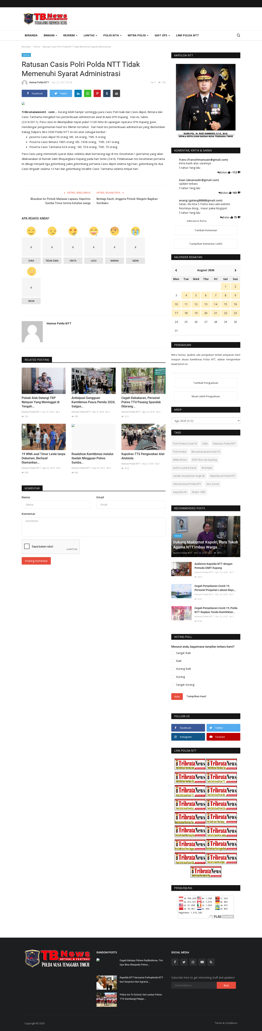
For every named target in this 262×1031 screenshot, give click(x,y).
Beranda (31, 35)
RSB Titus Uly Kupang (204, 459)
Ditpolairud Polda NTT (222, 476)
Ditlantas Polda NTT (224, 443)
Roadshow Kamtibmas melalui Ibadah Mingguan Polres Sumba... (92, 458)
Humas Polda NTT (39, 82)
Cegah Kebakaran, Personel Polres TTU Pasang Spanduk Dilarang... (141, 402)
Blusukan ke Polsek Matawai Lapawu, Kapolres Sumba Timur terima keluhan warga (60, 201)
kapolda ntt (179, 492)
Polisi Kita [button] (111, 35)
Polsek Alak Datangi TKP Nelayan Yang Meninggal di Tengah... (40, 402)
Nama (26, 497)
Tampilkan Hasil (196, 696)
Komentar (32, 488)
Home (37, 46)
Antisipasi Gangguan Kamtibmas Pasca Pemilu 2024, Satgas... (93, 402)
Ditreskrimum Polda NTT (187, 484)
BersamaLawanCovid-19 (206, 451)
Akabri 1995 (198, 492)
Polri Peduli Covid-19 (185, 443)
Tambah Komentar (205, 230)
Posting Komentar (36, 561)
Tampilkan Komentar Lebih (205, 243)
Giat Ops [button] (161, 35)
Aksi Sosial (212, 484)
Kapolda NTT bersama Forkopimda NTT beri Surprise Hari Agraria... (141, 979)
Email (100, 497)
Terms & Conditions (226, 1023)
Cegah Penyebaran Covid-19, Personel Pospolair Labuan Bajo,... (215, 588)
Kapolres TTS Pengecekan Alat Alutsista (142, 456)
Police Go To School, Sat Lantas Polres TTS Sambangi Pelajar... (141, 996)
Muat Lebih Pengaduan (206, 396)
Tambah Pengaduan (205, 383)
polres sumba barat (184, 467)
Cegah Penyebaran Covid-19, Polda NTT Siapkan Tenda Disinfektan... (215, 610)
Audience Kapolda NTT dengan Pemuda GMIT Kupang (213, 565)
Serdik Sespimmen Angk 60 (189, 476)
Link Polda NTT (187, 35)
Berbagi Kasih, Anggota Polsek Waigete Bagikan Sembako (127, 201)
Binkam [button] (49, 35)
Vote (177, 696)
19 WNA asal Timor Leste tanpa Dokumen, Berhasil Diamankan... (43, 458)
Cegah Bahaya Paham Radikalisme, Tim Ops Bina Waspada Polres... (141, 962)
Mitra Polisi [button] (137, 35)
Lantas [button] (89, 35)
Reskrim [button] (69, 35)
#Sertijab (207, 467)
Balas (224, 172)
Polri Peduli (179, 451)
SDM (205, 443)
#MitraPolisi (180, 459)
